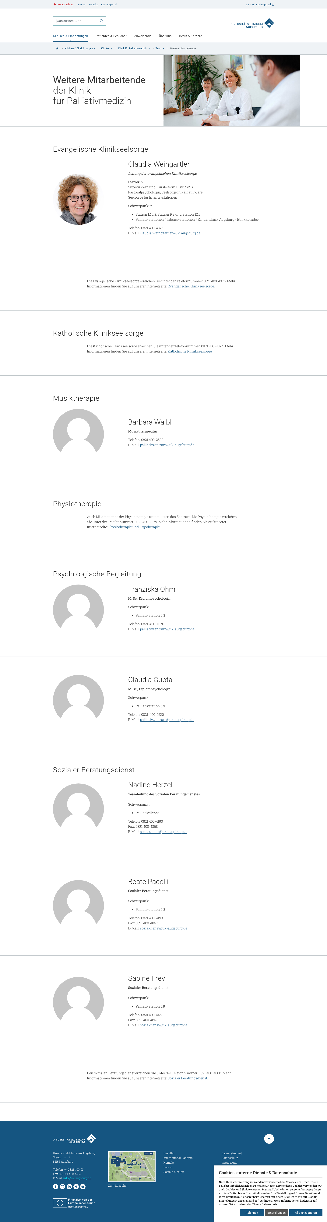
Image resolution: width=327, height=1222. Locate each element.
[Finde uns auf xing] (76, 1186)
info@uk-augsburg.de (77, 1178)
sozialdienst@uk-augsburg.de (163, 831)
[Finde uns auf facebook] (55, 1186)
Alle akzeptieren (306, 1212)
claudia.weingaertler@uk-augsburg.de (170, 233)
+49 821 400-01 (73, 1169)
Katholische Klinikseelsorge (190, 351)
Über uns (165, 36)
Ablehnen (252, 1212)
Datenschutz (269, 1204)
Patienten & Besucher (111, 36)
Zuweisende (142, 36)
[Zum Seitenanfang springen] (269, 1139)
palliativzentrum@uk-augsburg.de (167, 445)
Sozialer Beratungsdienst (187, 1078)
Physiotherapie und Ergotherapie (134, 527)
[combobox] (75, 21)
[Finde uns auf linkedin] (69, 1186)
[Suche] (101, 21)
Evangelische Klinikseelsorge (191, 286)
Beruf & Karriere (190, 36)
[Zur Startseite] (251, 21)
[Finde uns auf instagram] (62, 1186)
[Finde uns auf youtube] (83, 1186)
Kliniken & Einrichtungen (70, 36)
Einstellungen (276, 1212)
